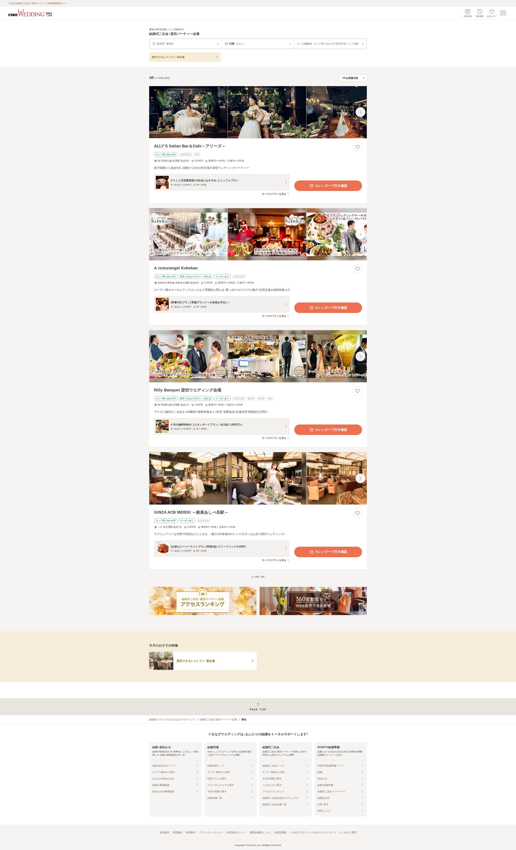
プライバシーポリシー (211, 832)
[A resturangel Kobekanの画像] (258, 234)
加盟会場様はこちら (260, 832)
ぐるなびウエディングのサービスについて (313, 832)
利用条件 (191, 832)
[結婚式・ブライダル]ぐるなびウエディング (172, 719)
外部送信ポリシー (236, 832)
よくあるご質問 (347, 832)
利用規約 (177, 832)
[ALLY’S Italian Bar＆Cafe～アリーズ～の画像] (258, 112)
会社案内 (164, 832)
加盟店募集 (281, 832)
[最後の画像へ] (360, 112)
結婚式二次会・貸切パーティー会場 (218, 719)
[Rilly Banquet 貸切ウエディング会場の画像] (258, 356)
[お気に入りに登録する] (357, 146)
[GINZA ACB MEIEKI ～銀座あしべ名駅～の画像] (258, 478)
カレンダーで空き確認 (331, 185)
